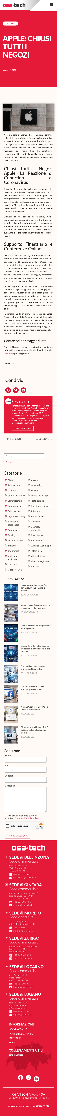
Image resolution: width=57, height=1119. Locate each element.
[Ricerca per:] (24, 456)
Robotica (35, 511)
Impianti (12, 545)
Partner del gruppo (21, 1034)
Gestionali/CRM (15, 540)
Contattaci (9, 353)
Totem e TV (36, 551)
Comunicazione (15, 506)
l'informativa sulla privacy (27, 818)
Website (35, 566)
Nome (8, 755)
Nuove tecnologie (39, 495)
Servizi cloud (37, 516)
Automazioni (14, 485)
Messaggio (10, 786)
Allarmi (11, 480)
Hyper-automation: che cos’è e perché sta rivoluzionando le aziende (34, 588)
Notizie (10, 23)
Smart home (37, 535)
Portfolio (15, 1038)
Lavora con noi (18, 1029)
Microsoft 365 (15, 569)
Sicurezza (35, 521)
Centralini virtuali (16, 495)
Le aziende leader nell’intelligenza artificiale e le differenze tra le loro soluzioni (35, 649)
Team (12, 1043)
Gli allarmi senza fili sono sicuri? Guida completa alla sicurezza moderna (34, 730)
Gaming (11, 535)
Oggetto (9, 775)
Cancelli (12, 490)
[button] (51, 4)
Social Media (37, 540)
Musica (34, 480)
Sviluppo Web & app (41, 545)
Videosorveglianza (40, 561)
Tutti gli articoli (23, 428)
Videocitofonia (38, 556)
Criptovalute (14, 511)
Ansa (12, 364)
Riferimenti (16, 1055)
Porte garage (37, 500)
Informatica (13, 551)
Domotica (12, 530)
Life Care (12, 564)
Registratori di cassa (41, 506)
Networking (36, 485)
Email (7, 765)
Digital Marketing (16, 516)
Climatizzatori (15, 500)
